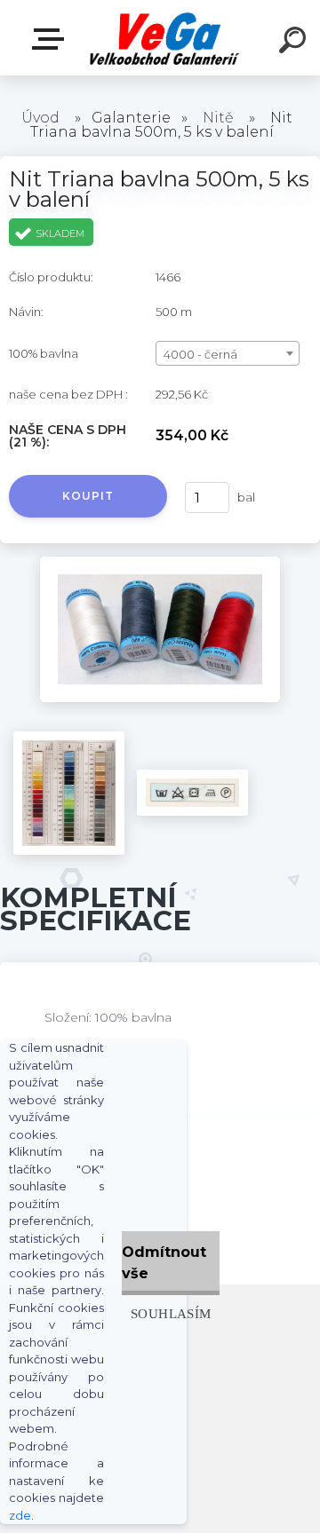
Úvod (40, 117)
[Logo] (165, 38)
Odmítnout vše (164, 1263)
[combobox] (228, 353)
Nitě (218, 117)
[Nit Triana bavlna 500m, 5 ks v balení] (160, 563)
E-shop (51, 39)
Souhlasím (171, 1313)
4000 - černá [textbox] (200, 354)
